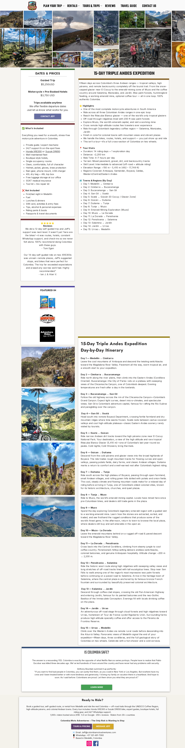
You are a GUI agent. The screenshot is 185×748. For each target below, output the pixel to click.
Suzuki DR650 (52, 151)
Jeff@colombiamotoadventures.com (99, 732)
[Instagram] (89, 743)
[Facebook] (95, 743)
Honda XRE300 (34, 151)
